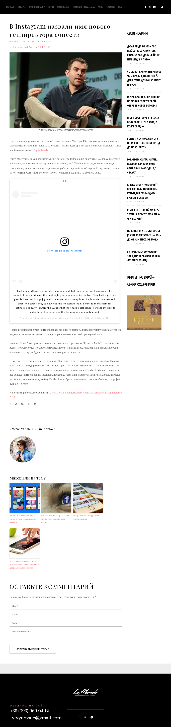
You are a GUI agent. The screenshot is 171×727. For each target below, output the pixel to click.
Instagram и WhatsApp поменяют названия (86, 517)
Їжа (120, 7)
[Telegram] (154, 7)
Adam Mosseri (48, 318)
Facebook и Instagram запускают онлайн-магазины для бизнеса (23, 519)
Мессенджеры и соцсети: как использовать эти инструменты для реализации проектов (24, 564)
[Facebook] (145, 7)
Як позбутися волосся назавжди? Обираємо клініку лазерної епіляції (143, 256)
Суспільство (63, 7)
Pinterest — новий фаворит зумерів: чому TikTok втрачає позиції (144, 214)
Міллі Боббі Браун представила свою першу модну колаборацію (143, 122)
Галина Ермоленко (37, 429)
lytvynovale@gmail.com (36, 717)
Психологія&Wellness (84, 7)
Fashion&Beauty (37, 7)
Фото (100, 7)
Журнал (10, 7)
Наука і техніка (35, 47)
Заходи (110, 7)
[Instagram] (150, 7)
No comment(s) (44, 41)
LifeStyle (21, 7)
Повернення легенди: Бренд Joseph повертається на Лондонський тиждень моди (144, 235)
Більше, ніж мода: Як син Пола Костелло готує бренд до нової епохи (143, 143)
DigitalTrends (40, 150)
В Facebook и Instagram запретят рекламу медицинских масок (55, 519)
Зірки (51, 7)
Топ (49, 47)
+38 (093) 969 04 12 (29, 710)
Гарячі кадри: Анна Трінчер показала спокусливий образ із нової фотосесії (143, 101)
